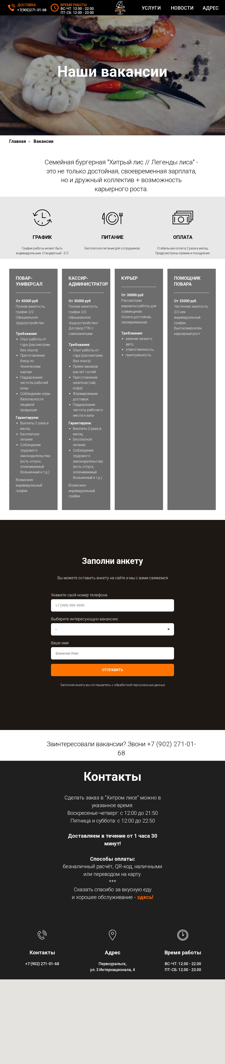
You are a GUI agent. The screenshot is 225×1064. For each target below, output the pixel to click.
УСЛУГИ (151, 8)
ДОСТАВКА (26, 5)
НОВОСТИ (182, 8)
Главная (17, 447)
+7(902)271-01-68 (31, 10)
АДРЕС (211, 8)
